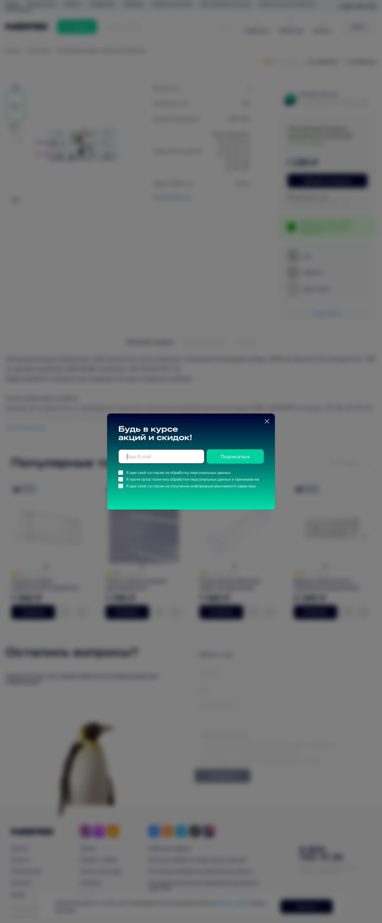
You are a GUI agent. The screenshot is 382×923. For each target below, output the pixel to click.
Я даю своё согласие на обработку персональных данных (178, 472)
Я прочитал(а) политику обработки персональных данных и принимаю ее (192, 479)
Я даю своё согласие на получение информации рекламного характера (191, 485)
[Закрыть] (267, 421)
